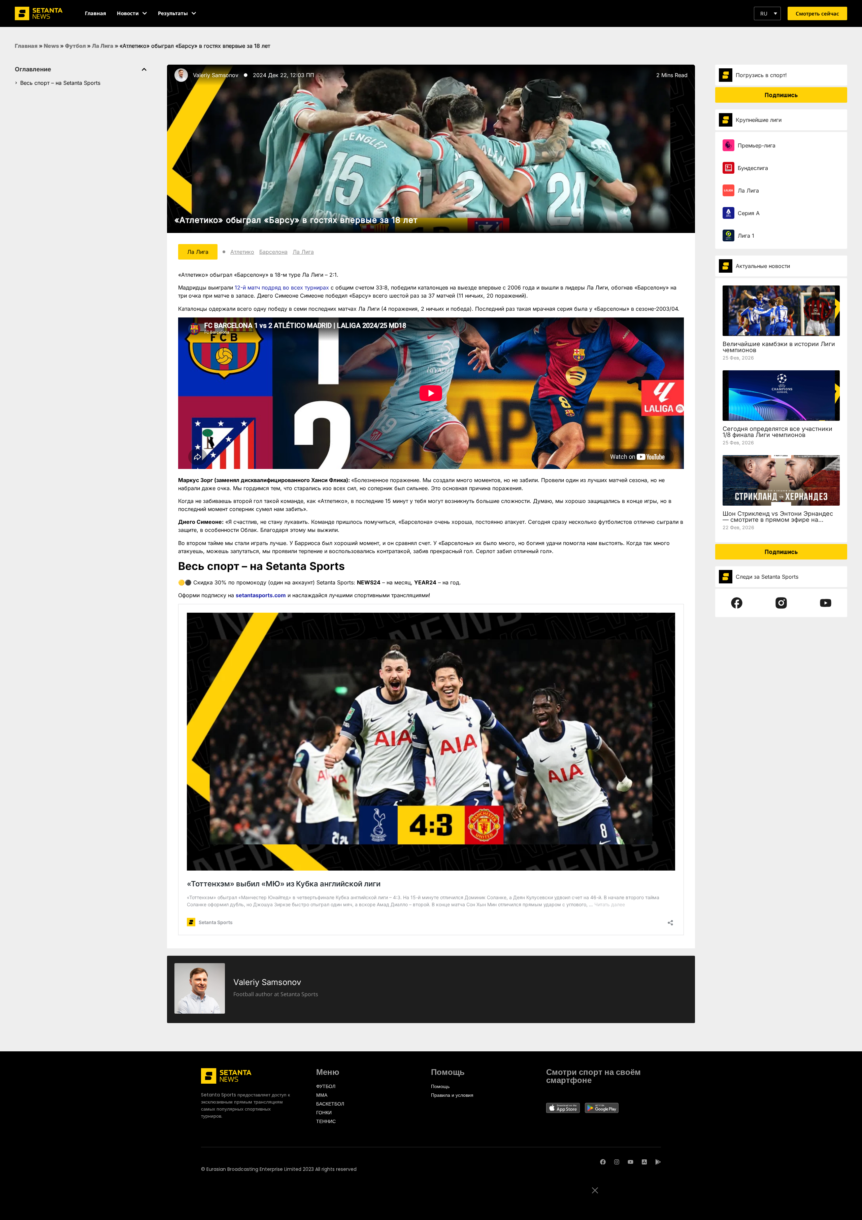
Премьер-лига (756, 145)
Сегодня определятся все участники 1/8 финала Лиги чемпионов (777, 431)
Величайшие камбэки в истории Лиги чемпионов (779, 346)
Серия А (749, 213)
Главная (26, 45)
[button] (767, 13)
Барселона (273, 251)
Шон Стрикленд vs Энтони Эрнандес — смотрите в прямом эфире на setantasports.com (778, 519)
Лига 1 (746, 235)
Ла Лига (102, 45)
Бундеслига (753, 168)
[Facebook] (603, 1162)
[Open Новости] (144, 13)
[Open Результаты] (193, 13)
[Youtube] (630, 1162)
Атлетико (242, 251)
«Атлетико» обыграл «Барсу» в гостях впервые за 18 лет (296, 220)
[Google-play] (658, 1162)
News (51, 45)
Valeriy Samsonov (215, 75)
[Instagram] (617, 1162)
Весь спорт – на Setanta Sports (60, 82)
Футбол (75, 45)
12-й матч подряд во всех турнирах (282, 287)
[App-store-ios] (644, 1162)
